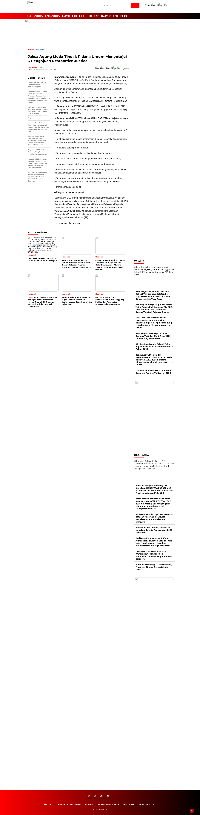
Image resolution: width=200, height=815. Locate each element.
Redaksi (89, 804)
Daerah (66, 16)
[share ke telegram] (114, 69)
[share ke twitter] (103, 69)
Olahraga (106, 16)
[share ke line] (120, 69)
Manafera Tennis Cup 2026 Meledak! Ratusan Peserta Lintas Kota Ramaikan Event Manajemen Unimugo (154, 518)
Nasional (38, 16)
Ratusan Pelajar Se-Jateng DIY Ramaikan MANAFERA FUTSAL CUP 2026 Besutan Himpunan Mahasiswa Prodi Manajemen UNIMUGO (154, 489)
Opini (115, 16)
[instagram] (160, 6)
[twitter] (154, 6)
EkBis (74, 16)
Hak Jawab (75, 804)
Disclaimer (128, 804)
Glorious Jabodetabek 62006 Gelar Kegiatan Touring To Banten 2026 (154, 371)
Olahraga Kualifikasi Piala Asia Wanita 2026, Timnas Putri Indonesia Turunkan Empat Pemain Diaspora (154, 555)
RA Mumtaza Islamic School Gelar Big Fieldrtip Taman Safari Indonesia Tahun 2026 (154, 346)
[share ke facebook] (97, 69)
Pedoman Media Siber (108, 804)
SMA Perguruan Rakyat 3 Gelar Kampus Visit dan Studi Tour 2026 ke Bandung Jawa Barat (153, 336)
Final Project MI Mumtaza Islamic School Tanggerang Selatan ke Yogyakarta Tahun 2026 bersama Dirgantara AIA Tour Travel (153, 295)
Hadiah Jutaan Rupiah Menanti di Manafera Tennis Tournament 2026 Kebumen (154, 530)
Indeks (123, 16)
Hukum (82, 16)
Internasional (52, 16)
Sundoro (33, 67)
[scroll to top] (191, 810)
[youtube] (166, 6)
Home (28, 16)
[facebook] (148, 6)
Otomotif (93, 16)
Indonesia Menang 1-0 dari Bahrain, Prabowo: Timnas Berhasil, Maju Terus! (154, 567)
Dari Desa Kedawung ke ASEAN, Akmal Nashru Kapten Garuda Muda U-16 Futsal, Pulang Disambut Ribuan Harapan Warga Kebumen (154, 542)
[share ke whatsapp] (108, 69)
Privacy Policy (146, 804)
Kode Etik (60, 804)
